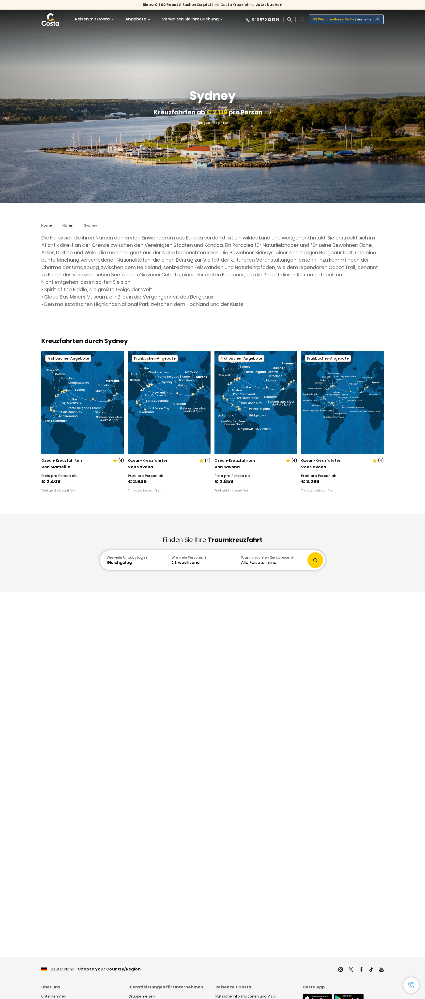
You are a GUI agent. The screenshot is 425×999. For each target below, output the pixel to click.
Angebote (135, 19)
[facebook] (361, 970)
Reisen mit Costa (92, 19)
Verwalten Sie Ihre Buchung (190, 19)
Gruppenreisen (141, 996)
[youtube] (381, 970)
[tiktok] (371, 970)
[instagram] (340, 970)
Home (46, 225)
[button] (302, 19)
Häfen (67, 225)
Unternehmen (53, 996)
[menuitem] (133, 560)
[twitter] (351, 970)
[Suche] (289, 19)
